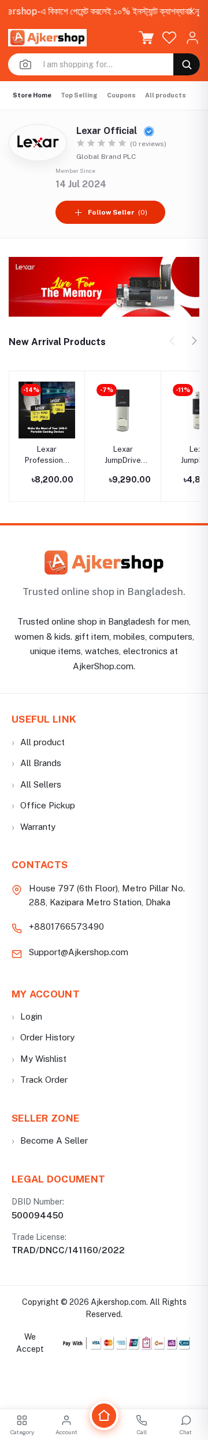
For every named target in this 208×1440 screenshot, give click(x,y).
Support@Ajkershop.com (78, 952)
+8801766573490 (66, 926)
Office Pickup (43, 805)
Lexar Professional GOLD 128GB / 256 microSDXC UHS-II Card (47, 455)
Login (27, 1016)
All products (165, 95)
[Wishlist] (169, 37)
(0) (117, 212)
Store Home (32, 95)
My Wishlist (39, 1059)
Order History (43, 1037)
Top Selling (79, 95)
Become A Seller (50, 1140)
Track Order (40, 1079)
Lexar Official (107, 130)
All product (38, 742)
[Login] (192, 37)
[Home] (104, 1415)
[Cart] (146, 37)
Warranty (33, 827)
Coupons (121, 95)
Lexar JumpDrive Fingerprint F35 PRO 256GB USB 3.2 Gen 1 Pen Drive (123, 455)
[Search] (186, 64)
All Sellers (36, 784)
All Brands (36, 763)
